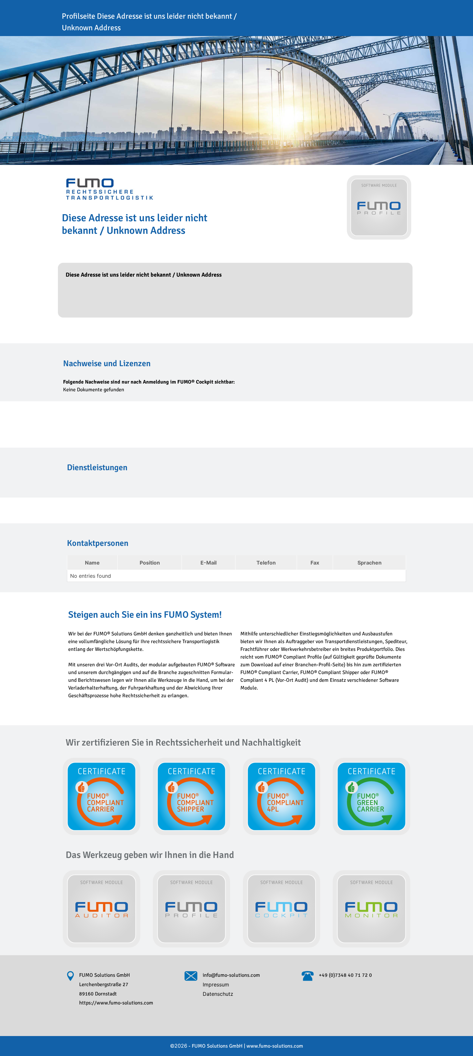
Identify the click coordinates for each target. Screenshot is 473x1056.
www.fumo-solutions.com (274, 1046)
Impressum (216, 984)
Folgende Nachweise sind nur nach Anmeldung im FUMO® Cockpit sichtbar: (149, 382)
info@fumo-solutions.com (231, 975)
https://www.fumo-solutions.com (116, 1003)
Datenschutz (218, 994)
